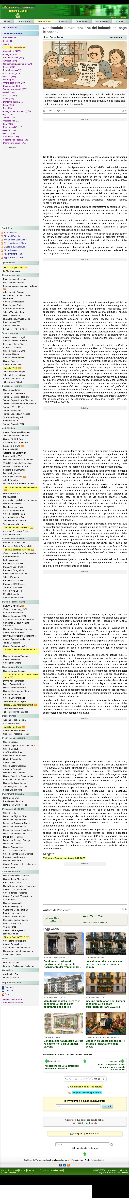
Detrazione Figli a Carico (14, 820)
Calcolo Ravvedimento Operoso (18, 854)
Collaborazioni (101, 21)
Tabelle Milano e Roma (13, 708)
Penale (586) (9, 67)
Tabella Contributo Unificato (16, 436)
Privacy (110, 1172)
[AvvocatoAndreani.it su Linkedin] (64, 1165)
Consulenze (81, 21)
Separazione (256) (11, 86)
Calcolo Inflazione (11, 326)
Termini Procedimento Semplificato (19, 404)
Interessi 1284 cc (11, 354)
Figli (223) (8, 114)
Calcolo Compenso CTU (14, 616)
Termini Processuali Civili (15, 393)
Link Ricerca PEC (11, 962)
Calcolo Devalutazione (13, 302)
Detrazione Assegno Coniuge (16, 840)
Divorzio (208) (10, 130)
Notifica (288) (9, 76)
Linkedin (9, 990)
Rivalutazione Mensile (13, 282)
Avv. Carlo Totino (54, 37)
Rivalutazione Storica (13, 305)
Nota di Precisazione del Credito (18, 483)
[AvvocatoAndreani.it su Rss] (68, 1165)
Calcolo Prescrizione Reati (15, 730)
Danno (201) (9, 133)
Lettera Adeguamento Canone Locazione (17, 297)
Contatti (120, 21)
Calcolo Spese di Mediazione (16, 639)
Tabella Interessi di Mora (14, 375)
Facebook (9, 987)
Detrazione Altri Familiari (14, 826)
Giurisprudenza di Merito (15, 243)
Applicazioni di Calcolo (14, 257)
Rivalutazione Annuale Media (16, 319)
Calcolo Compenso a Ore (15, 646)
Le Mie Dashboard (11, 271)
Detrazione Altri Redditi (14, 833)
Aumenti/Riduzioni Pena (14, 720)
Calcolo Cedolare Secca (14, 783)
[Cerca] (112, 1144)
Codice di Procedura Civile (15, 531)
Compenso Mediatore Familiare (18, 629)
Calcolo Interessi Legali (14, 337)
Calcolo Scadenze (11, 390)
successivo (114, 1061)
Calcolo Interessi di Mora (15, 341)
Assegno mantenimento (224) (17, 111)
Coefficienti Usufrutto (13, 752)
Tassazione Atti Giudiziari (15, 520)
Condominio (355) (11, 73)
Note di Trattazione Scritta (15, 466)
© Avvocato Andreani (13, 1003)
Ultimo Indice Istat (11, 315)
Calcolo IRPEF (10, 813)
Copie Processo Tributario (15, 442)
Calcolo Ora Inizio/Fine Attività (17, 896)
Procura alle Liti (10, 449)
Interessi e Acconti (12, 347)
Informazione (44, 21)
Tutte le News (10, 233)
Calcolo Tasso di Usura (14, 364)
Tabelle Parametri (11, 577)
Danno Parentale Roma (14, 684)
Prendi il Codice (85, 1123)
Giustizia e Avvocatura (14, 247)
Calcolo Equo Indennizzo (14, 698)
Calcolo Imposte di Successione (18, 745)
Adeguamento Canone (13, 292)
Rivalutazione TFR (12, 322)
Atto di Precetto (10, 480)
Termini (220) (9, 117)
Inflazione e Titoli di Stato (15, 329)
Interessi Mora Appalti (13, 378)
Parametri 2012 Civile (13, 580)
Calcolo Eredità (10, 742)
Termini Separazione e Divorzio (18, 400)
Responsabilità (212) (13, 127)
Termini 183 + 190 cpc (13, 407)
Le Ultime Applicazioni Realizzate (19, 966)
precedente (54, 1061)
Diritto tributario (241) (13, 102)
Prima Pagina (9, 38)
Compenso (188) (11, 136)
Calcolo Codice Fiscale (14, 916)
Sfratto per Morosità (13, 476)
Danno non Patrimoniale (14, 681)
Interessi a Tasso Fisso (14, 344)
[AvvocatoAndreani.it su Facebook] (61, 1165)
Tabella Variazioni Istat (13, 312)
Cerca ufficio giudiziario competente (20, 500)
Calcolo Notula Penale (13, 597)
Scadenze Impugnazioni (14, 417)
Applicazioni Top (10, 974)
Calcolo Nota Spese (12, 591)
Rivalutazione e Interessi (14, 279)
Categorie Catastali (12, 769)
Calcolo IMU (9, 762)
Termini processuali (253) (15, 89)
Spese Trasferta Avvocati (15, 574)
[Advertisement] (13, 187)
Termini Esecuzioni (12, 410)
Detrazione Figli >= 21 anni (15, 816)
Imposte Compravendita (14, 779)
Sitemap (12, 1173)
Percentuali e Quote (12, 906)
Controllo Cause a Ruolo (14, 517)
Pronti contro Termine (13, 801)
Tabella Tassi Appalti (12, 382)
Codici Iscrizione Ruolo (14, 510)
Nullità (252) (9, 92)
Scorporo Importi (11, 557)
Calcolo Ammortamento (14, 358)
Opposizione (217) (11, 121)
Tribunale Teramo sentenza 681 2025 (64, 858)
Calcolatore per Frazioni (14, 941)
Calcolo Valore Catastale (14, 766)
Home (7, 21)
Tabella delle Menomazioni (15, 712)
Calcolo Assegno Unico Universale (19, 864)
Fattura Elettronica (12, 606)
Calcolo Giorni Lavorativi (14, 889)
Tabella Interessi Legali (14, 372)
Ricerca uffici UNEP (12, 503)
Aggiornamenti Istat (13, 254)
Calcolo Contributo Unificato (16, 432)
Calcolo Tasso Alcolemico (15, 879)
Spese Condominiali (12, 790)
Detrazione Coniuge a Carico (16, 823)
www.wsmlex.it (117, 37)
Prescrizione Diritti (12, 882)
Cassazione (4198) (12, 51)
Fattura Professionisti (13, 612)
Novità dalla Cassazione (15, 240)
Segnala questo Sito (12, 999)
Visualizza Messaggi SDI (15, 609)
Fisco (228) (8, 105)
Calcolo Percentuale (12, 903)
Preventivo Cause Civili (14, 543)
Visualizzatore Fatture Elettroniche (19, 553)
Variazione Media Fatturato (15, 910)
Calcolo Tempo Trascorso (15, 893)
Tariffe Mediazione (11, 643)
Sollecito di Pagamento (14, 470)
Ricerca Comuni (10, 934)
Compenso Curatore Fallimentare (18, 619)
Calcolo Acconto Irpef (13, 847)
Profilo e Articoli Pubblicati (94, 922)
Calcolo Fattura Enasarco (15, 632)
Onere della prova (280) (14, 83)
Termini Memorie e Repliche (16, 397)
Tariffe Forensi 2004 (12, 587)
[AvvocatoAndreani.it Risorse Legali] (18, 9)
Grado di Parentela (12, 759)
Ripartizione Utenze (12, 913)
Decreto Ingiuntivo (11, 473)
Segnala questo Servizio (87, 1133)
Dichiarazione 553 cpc (13, 493)
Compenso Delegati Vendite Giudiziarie (16, 624)
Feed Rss (7, 41)
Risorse (63, 21)
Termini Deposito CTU (13, 424)
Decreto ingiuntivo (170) (14, 143)
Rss (7, 994)
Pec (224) (7, 108)
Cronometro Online (12, 954)
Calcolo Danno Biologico (14, 671)
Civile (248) (8, 99)
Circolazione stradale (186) (16, 140)
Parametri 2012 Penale (14, 584)
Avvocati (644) (10, 61)
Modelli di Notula (11, 594)
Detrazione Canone (12, 843)
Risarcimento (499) (12, 70)
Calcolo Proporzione (12, 944)
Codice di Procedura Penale (16, 734)
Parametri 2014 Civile (13, 563)
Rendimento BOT (11, 798)
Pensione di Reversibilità (14, 756)
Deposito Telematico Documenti (18, 459)
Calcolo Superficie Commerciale (18, 776)
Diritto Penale (10, 250)
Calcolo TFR (9, 867)
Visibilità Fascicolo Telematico (17, 463)
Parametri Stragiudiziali (14, 570)
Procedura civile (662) (13, 57)
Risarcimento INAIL (12, 694)
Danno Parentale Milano (14, 687)
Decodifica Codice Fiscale (15, 920)
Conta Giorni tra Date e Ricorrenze (19, 886)
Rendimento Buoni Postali (15, 805)
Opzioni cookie (122, 1172)
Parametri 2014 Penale (14, 567)
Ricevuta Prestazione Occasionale (19, 636)
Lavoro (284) (9, 80)
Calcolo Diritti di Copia (13, 439)
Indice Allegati (9, 497)
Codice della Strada (12, 534)
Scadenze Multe (10, 421)
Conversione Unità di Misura (16, 947)
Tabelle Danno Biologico (14, 701)
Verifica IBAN (9, 927)
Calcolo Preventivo (12, 659)
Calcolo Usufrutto (11, 749)
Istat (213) (8, 124)
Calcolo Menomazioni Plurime (17, 691)
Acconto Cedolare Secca (14, 850)
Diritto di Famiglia (12, 236)
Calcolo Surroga (10, 361)
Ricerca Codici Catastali (14, 773)
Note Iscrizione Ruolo (13, 507)
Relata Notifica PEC (12, 456)
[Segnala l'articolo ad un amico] (123, 110)
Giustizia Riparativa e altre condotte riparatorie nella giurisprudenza (111, 1067)
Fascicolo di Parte (12, 446)
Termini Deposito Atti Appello (16, 414)
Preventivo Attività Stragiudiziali (18, 546)
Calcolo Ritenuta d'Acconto (15, 656)
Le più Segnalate (11, 977)
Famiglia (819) (10, 54)
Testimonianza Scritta (13, 524)
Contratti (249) (10, 95)
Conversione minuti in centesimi (18, 951)
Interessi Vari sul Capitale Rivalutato (20, 286)
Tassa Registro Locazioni (15, 786)
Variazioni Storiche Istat (14, 308)
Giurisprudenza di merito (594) (17, 64)
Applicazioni (24, 21)
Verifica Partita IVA (12, 923)
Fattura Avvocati (11, 560)
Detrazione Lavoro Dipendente (17, 830)
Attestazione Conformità (14, 453)
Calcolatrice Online (12, 663)
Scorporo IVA (9, 899)
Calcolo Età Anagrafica (14, 930)
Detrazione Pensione (13, 837)
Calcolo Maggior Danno (14, 351)
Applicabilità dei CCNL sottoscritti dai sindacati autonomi (62, 1067)
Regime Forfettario (12, 860)
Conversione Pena (11, 723)
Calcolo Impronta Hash (14, 514)
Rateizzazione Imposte (14, 857)
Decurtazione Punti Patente (16, 875)
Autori (6, 44)
